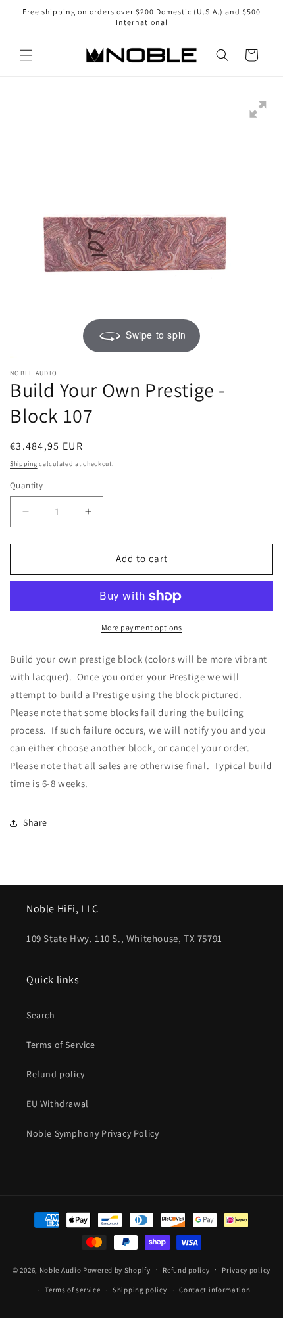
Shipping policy (140, 1289)
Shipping (24, 463)
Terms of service (72, 1289)
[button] (26, 55)
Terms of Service (60, 1044)
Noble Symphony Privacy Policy (92, 1133)
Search (40, 1015)
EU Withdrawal (57, 1104)
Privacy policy (246, 1270)
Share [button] (35, 822)
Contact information (214, 1289)
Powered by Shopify (117, 1269)
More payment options (141, 627)
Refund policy (55, 1074)
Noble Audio (60, 1269)
